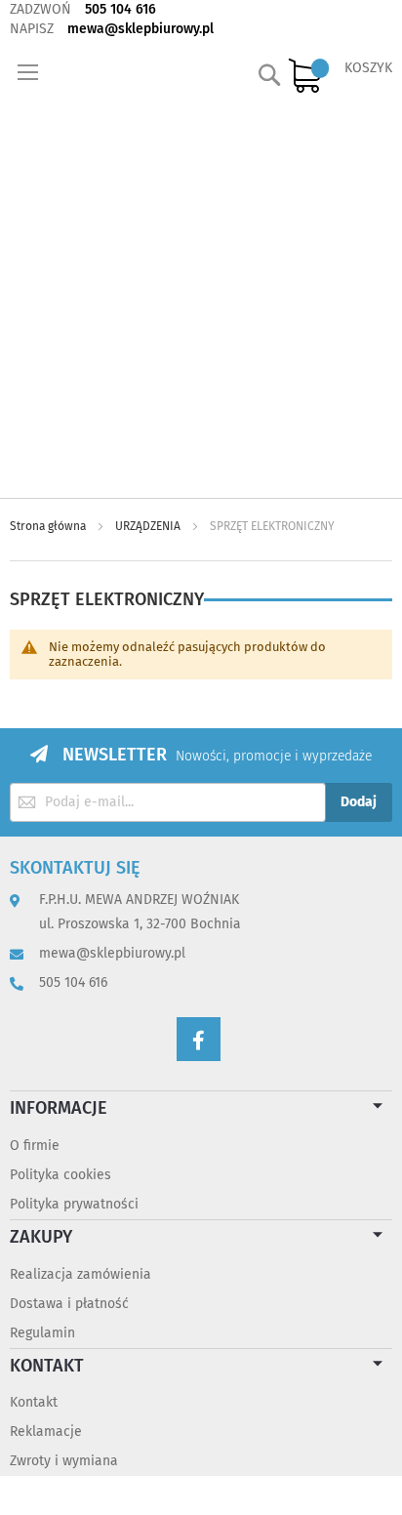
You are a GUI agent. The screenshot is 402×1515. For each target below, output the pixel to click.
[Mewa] (99, 268)
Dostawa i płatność (69, 1303)
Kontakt (34, 1402)
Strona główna (49, 526)
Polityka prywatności (74, 1204)
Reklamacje (46, 1431)
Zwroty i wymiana (64, 1461)
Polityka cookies (60, 1175)
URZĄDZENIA (149, 526)
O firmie (35, 1145)
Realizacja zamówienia (80, 1274)
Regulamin (42, 1333)
